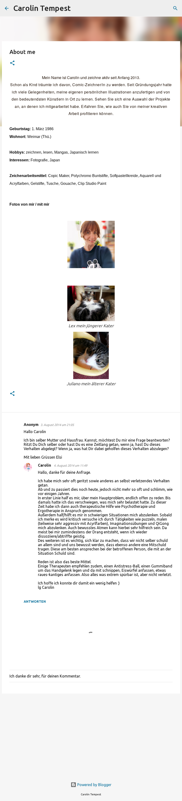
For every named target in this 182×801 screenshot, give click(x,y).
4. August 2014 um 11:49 (70, 465)
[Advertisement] (91, 734)
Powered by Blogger (93, 785)
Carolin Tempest (42, 8)
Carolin (45, 465)
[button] (12, 63)
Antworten (35, 601)
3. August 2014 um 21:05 (57, 424)
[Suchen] (77, 8)
